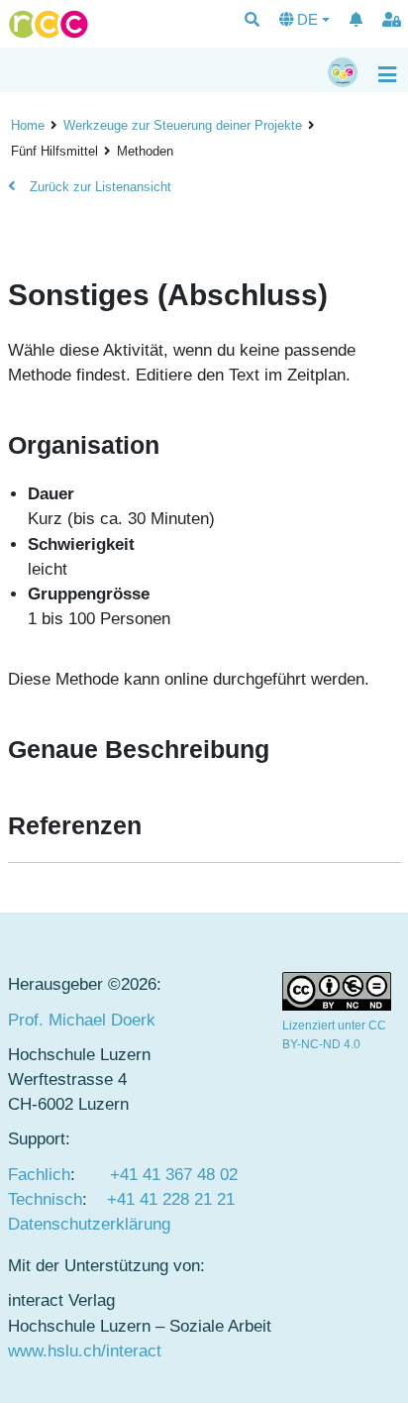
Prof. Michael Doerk (81, 1020)
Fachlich (39, 1174)
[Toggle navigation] (387, 72)
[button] (252, 21)
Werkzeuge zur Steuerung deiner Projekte (182, 125)
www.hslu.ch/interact (84, 1351)
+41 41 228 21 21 (171, 1199)
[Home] (48, 24)
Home (28, 125)
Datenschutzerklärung (89, 1224)
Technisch (45, 1199)
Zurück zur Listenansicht (98, 186)
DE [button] (307, 19)
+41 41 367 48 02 (174, 1174)
